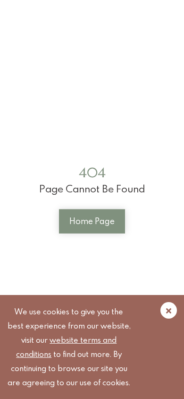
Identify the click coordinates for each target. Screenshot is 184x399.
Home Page (92, 221)
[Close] (168, 310)
